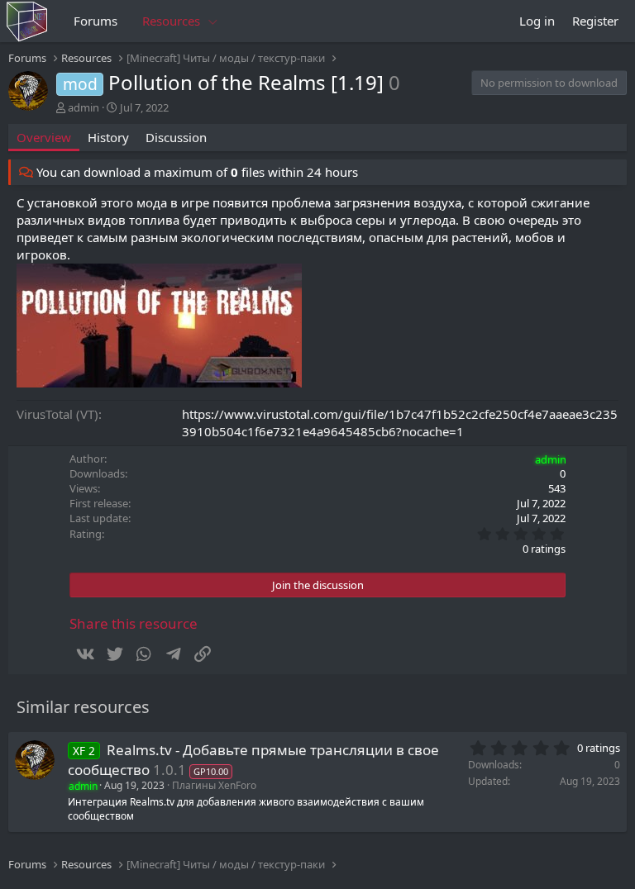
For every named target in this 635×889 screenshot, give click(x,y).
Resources (171, 20)
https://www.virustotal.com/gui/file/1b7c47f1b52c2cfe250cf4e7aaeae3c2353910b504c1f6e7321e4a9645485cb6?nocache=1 (400, 423)
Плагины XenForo (214, 785)
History (108, 137)
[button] (213, 21)
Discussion (176, 137)
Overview (44, 137)
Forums (95, 20)
